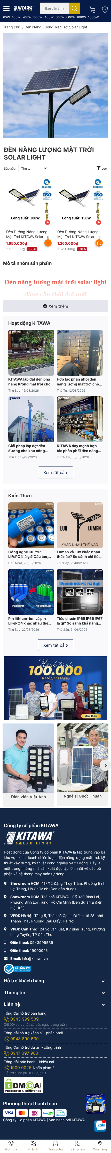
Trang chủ (55, 1149)
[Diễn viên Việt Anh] (28, 758)
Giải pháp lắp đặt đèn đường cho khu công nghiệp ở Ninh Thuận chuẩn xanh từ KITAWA (28, 448)
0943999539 (41, 942)
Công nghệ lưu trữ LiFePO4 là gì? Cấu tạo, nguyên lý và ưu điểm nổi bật (30, 554)
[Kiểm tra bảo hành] (103, 8)
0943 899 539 (24, 1038)
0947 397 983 (24, 1053)
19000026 (39, 950)
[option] (28, 765)
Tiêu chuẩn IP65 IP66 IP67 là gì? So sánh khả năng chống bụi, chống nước (79, 621)
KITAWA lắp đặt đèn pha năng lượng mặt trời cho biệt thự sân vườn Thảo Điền (29, 381)
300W (37, 17)
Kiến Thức (20, 495)
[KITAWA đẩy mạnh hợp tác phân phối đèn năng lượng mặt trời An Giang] (80, 419)
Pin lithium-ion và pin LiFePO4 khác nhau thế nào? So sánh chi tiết (28, 621)
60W (6, 17)
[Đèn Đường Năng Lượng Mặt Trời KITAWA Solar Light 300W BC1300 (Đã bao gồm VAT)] (29, 201)
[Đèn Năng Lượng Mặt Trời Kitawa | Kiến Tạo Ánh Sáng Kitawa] (23, 8)
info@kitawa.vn (35, 958)
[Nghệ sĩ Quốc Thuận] (82, 757)
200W (26, 17)
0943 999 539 (24, 1019)
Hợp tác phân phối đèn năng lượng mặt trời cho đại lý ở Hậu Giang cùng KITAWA (78, 381)
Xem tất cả (54, 472)
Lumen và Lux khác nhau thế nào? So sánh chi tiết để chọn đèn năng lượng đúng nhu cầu (78, 554)
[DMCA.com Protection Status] (23, 1085)
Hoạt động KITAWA (29, 323)
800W (81, 17)
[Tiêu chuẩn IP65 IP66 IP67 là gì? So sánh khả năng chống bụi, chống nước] (80, 592)
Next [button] (105, 765)
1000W (93, 17)
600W (70, 17)
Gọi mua (11, 1149)
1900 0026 (21, 1067)
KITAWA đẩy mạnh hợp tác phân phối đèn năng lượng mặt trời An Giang (78, 448)
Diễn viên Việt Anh (28, 796)
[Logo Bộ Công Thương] (17, 968)
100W (16, 17)
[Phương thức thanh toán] (35, 1112)
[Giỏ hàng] (91, 8)
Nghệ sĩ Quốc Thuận (83, 796)
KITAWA (78, 1120)
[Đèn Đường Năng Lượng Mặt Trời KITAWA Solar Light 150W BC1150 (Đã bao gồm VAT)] (80, 201)
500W (60, 17)
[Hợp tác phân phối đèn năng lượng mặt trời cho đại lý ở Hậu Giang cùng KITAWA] (80, 353)
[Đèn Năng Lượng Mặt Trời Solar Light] (55, 85)
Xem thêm (58, 306)
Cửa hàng (100, 1149)
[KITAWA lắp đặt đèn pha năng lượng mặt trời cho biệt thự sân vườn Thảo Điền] (31, 353)
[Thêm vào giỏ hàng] (48, 243)
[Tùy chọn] (99, 243)
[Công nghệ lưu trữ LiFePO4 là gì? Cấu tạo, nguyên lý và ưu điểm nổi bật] (31, 525)
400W (48, 17)
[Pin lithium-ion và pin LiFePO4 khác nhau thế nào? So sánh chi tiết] (31, 592)
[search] (74, 8)
